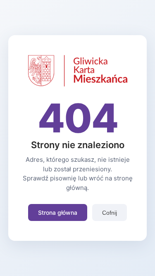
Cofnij (109, 212)
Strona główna (57, 212)
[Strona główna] (77, 84)
